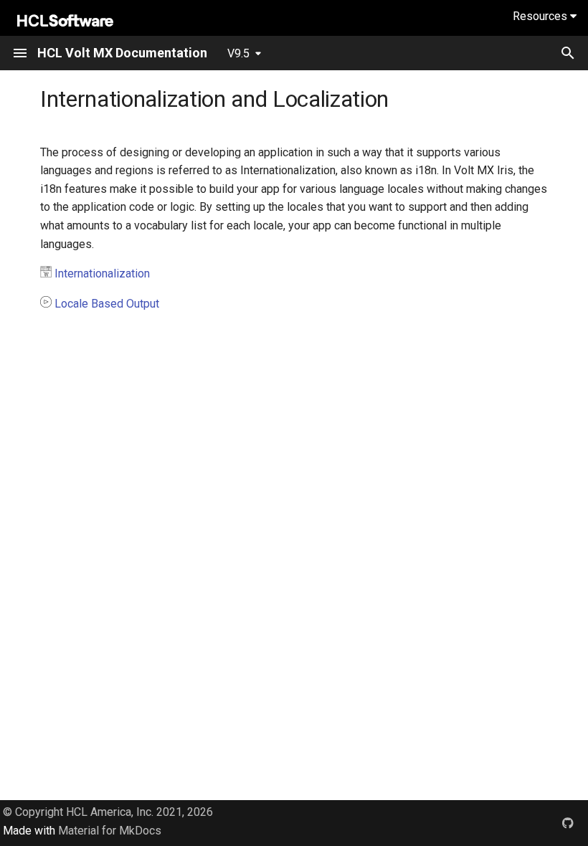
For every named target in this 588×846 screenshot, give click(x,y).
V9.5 (238, 53)
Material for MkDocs (109, 830)
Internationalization (102, 273)
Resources (541, 16)
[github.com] (567, 823)
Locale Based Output (106, 303)
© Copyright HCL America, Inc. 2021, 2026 (108, 812)
